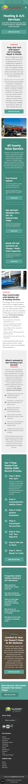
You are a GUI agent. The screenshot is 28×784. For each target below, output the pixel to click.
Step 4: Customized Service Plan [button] (14, 523)
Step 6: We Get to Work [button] (16, 543)
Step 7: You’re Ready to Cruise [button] (16, 551)
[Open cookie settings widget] (2, 781)
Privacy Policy (14, 782)
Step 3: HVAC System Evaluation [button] (15, 512)
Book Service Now (14, 32)
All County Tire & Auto (13, 79)
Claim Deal (14, 198)
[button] (26, 7)
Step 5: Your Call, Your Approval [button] (14, 534)
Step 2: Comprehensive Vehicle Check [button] (16, 502)
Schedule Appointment (14, 2)
